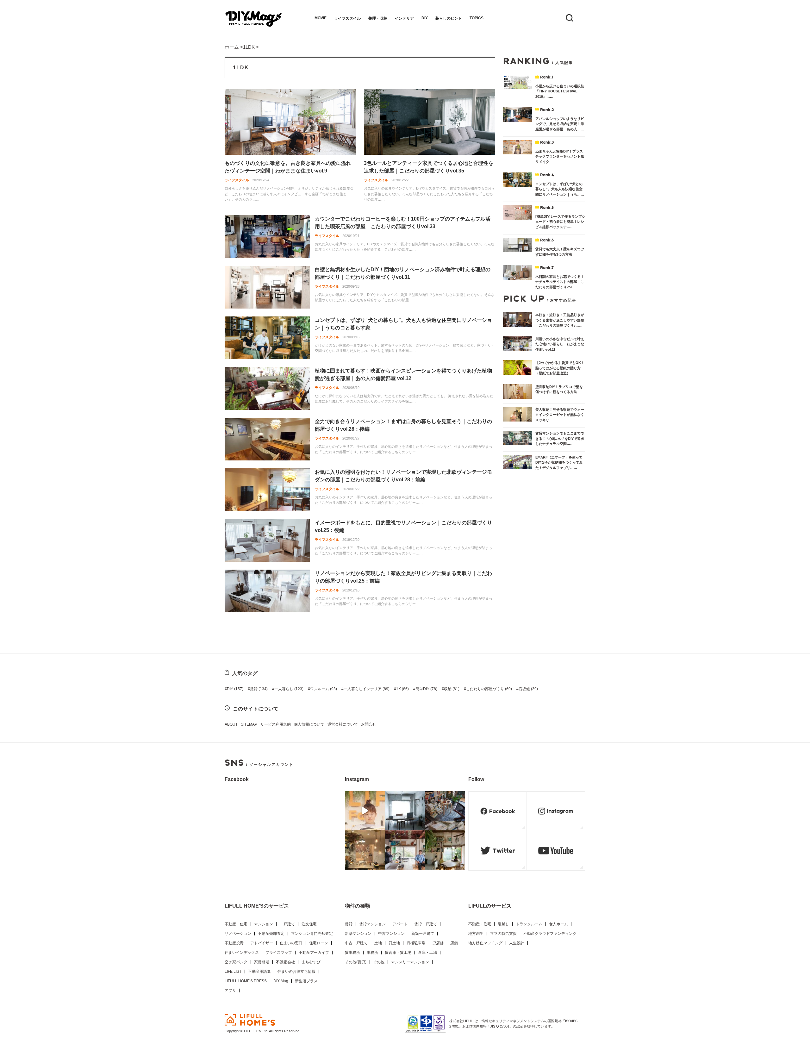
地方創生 (475, 933)
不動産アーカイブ (314, 952)
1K (402, 689)
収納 (451, 689)
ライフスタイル (347, 18)
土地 (378, 943)
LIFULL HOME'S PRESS (246, 981)
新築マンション (358, 933)
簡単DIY (426, 689)
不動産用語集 (259, 971)
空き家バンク (236, 962)
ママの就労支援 (503, 933)
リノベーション (238, 933)
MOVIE (321, 18)
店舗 (454, 943)
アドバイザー (261, 943)
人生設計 (516, 943)
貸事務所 (352, 952)
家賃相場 (261, 962)
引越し (503, 924)
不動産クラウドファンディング (549, 933)
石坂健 (528, 689)
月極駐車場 (416, 943)
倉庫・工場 (427, 952)
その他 (378, 962)
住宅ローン (318, 943)
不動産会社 (285, 962)
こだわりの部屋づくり (489, 689)
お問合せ (368, 724)
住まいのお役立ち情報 (296, 971)
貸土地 (394, 943)
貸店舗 (438, 943)
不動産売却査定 (271, 933)
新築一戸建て (422, 933)
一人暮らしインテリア (366, 689)
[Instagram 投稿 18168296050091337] (365, 810)
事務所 (372, 952)
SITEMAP (249, 724)
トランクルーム (529, 924)
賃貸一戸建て (425, 924)
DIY (424, 18)
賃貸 (259, 689)
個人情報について (309, 724)
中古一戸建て (356, 943)
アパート (400, 924)
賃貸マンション (372, 924)
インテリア (404, 18)
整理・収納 (377, 18)
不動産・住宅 (236, 924)
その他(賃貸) (355, 962)
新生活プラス (306, 981)
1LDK (249, 47)
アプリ (230, 990)
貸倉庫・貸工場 (398, 952)
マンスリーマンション (410, 962)
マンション (263, 924)
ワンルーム (323, 689)
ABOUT (231, 724)
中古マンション (391, 933)
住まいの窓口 (291, 943)
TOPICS (476, 18)
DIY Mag (280, 981)
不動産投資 (234, 943)
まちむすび (311, 962)
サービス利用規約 (275, 724)
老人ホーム (558, 924)
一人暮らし (288, 689)
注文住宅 (309, 924)
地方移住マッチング (485, 943)
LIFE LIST (233, 971)
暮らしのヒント (448, 18)
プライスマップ (278, 952)
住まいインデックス (242, 952)
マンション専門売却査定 (312, 933)
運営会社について (342, 724)
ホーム (232, 47)
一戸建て (287, 924)
